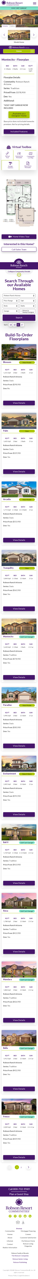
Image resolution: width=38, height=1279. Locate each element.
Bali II (5, 842)
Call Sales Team (19, 249)
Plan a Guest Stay (19, 1194)
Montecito (8, 636)
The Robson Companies (20, 1256)
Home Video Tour (21, 236)
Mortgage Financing (28, 1231)
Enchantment (9, 773)
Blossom (7, 362)
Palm (5, 430)
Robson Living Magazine (28, 1245)
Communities (10, 1231)
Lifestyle (10, 1241)
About (10, 1238)
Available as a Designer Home (19, 114)
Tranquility (8, 568)
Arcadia (7, 499)
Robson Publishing (20, 1262)
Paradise (7, 705)
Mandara (7, 979)
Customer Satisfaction (28, 1238)
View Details (19, 403)
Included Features (19, 131)
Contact (10, 1244)
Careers (28, 1234)
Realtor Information (10, 1247)
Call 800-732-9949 (19, 1188)
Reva (5, 910)
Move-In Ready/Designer (28, 311)
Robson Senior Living (20, 1259)
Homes (10, 1234)
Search (19, 317)
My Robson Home (28, 1241)
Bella (5, 1048)
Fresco (6, 1116)
